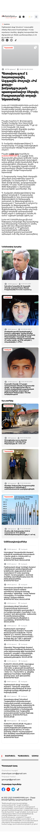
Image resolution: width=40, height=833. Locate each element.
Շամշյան (7, 252)
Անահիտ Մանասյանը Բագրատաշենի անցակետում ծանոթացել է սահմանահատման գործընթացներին (19, 487)
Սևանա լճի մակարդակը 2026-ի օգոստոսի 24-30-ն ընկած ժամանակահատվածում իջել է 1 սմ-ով (19, 532)
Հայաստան (8, 47)
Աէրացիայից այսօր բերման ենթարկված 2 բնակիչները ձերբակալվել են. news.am (15, 441)
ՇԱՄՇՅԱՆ (10, 756)
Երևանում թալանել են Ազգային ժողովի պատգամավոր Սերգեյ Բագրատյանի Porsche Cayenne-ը (17, 287)
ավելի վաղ (14, 154)
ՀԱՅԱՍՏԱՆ (23, 756)
